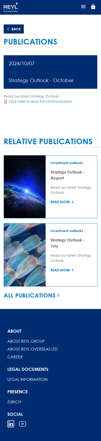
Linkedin (10, 423)
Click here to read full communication (40, 101)
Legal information (27, 379)
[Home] (28, 7)
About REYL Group (26, 341)
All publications (29, 295)
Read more (60, 202)
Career (15, 356)
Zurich (14, 401)
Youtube (22, 423)
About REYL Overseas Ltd (32, 349)
